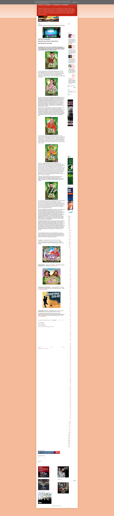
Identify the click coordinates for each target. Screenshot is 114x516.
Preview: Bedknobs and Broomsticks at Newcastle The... (70, 312)
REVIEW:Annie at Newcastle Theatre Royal (74, 57)
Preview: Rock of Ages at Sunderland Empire (70, 347)
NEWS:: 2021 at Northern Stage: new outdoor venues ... (70, 325)
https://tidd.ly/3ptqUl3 (42, 316)
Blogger (61, 505)
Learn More (74, 2)
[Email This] (52, 320)
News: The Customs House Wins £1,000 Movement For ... (70, 267)
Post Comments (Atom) (45, 348)
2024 (69, 221)
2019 (69, 436)
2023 (69, 223)
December (70, 230)
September (70, 239)
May (70, 421)
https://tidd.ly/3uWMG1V (42, 289)
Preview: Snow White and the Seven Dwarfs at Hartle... (70, 368)
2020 (69, 434)
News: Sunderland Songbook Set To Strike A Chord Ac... (70, 336)
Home (52, 347)
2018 (69, 438)
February (70, 429)
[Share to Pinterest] (55, 320)
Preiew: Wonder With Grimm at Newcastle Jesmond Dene (70, 254)
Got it (78, 2)
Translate (74, 92)
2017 (69, 440)
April (70, 423)
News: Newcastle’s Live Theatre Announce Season (70, 278)
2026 (69, 217)
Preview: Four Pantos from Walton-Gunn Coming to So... (70, 413)
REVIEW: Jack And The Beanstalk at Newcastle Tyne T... (70, 380)
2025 (69, 219)
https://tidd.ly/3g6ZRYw (53, 265)
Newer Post (40, 347)
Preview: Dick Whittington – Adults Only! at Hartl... (70, 288)
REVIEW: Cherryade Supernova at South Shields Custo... (70, 392)
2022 (69, 225)
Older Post (63, 347)
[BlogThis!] (53, 320)
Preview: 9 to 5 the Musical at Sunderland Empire (70, 402)
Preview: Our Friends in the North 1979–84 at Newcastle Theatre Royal (72, 47)
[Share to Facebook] (54, 320)
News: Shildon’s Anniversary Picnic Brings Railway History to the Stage (72, 66)
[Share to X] (54, 320)
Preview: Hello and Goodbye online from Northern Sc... (70, 300)
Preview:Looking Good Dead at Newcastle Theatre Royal (70, 357)
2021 (69, 227)
